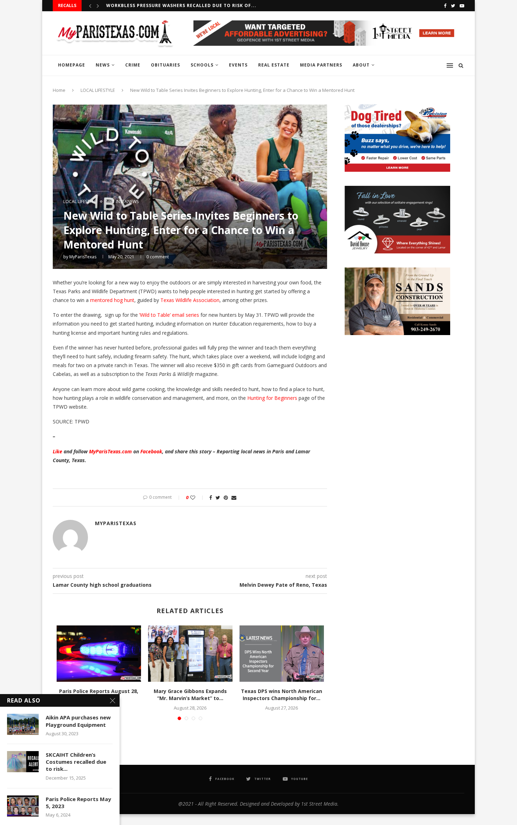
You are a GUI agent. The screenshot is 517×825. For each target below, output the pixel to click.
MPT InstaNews (122, 201)
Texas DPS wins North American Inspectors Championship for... (281, 694)
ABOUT (361, 65)
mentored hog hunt (112, 300)
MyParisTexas (82, 257)
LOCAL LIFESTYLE (98, 90)
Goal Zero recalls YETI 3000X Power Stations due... (176, 6)
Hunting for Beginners (272, 398)
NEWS (103, 65)
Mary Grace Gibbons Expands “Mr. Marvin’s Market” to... (190, 694)
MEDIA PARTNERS (321, 65)
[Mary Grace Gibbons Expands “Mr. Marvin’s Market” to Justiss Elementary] (190, 653)
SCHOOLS (202, 65)
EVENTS (238, 65)
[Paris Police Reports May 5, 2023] (23, 806)
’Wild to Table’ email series (169, 314)
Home (59, 90)
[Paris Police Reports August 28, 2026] (99, 653)
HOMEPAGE (71, 65)
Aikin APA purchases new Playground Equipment (78, 721)
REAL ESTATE (273, 65)
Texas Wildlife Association (189, 300)
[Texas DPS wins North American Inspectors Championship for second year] (282, 653)
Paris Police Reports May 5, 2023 (78, 802)
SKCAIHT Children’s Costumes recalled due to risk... (76, 762)
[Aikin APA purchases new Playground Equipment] (23, 724)
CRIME (132, 65)
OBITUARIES (165, 65)
